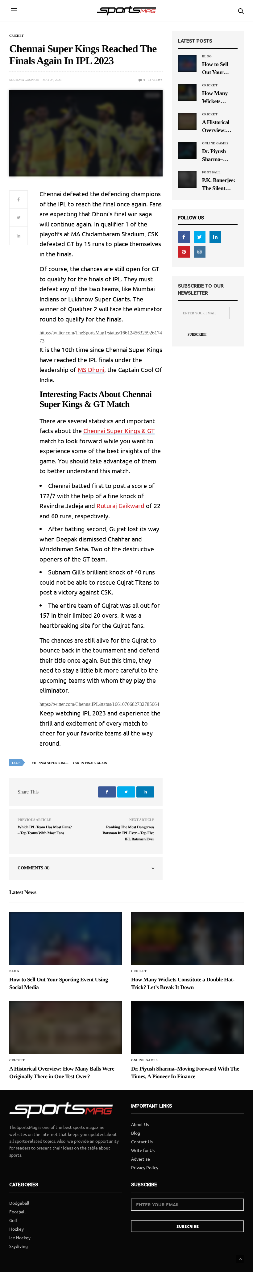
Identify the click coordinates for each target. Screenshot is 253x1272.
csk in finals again (90, 763)
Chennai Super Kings (50, 763)
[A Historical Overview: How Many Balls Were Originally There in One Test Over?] (187, 121)
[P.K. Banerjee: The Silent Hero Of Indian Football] (187, 179)
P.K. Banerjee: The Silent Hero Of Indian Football (219, 184)
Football (211, 172)
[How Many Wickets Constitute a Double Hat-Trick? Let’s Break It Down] (187, 92)
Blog (207, 56)
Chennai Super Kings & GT (119, 430)
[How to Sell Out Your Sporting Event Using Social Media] (187, 63)
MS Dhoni (91, 369)
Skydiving (18, 1246)
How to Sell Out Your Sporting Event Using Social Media (219, 68)
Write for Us (143, 1150)
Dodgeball (19, 1203)
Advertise (140, 1159)
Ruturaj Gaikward (120, 505)
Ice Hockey (20, 1237)
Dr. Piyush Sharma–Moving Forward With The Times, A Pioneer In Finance (218, 155)
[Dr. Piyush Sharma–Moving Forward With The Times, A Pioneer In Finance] (187, 150)
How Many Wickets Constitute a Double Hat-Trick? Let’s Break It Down (219, 97)
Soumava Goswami (24, 79)
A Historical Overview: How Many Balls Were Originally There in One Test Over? (217, 126)
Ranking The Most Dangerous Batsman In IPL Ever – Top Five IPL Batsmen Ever (128, 833)
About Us (140, 1124)
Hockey (16, 1229)
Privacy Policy (144, 1167)
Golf (13, 1220)
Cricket (16, 35)
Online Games (215, 143)
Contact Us (142, 1141)
